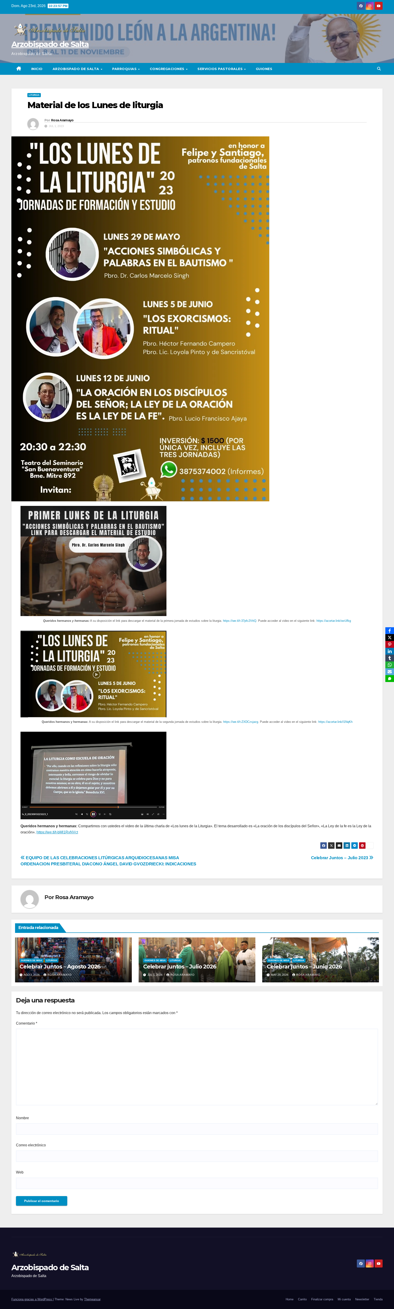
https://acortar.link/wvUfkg (333, 620)
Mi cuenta (344, 1299)
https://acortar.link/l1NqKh (335, 721)
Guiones (264, 69)
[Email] (389, 671)
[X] (389, 637)
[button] (379, 69)
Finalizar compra (322, 1299)
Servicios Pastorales (220, 69)
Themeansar (92, 1299)
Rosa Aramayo (62, 120)
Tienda (378, 1299)
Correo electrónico (31, 1145)
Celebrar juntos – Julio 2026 (179, 966)
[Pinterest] (389, 644)
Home (289, 1299)
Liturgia (34, 95)
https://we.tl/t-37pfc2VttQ (239, 620)
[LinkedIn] (389, 651)
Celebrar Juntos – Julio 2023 (340, 857)
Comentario (26, 1023)
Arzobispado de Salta (50, 44)
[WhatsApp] (389, 664)
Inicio (37, 69)
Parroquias (125, 69)
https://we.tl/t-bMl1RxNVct (57, 832)
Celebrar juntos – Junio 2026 (304, 966)
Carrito (302, 1299)
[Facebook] (389, 630)
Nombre (22, 1118)
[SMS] (389, 678)
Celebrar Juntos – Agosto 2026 (60, 966)
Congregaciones (168, 69)
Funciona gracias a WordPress (32, 1299)
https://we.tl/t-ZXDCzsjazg (240, 721)
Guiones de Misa (31, 960)
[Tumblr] (389, 658)
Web (19, 1172)
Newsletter (362, 1299)
